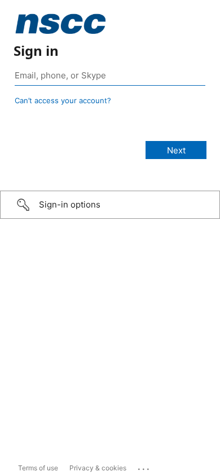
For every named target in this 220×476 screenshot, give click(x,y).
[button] (110, 204)
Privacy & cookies (97, 468)
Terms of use (38, 468)
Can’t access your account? (63, 100)
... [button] (144, 466)
